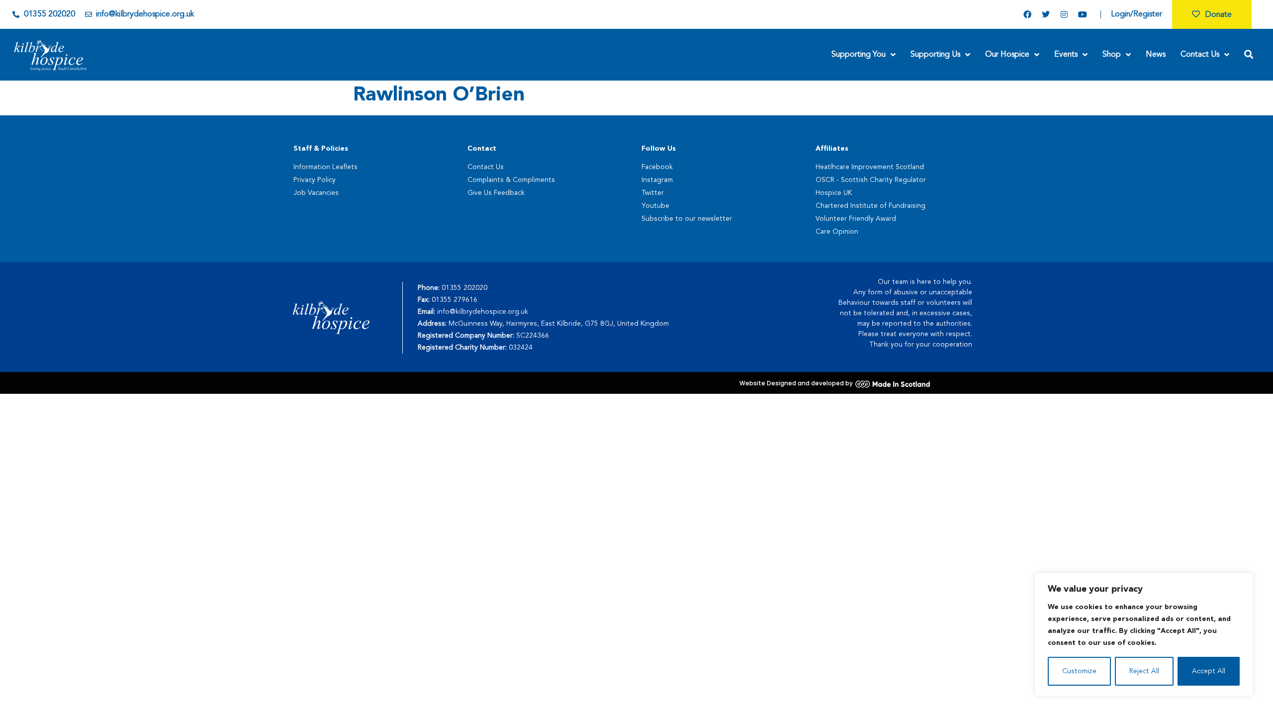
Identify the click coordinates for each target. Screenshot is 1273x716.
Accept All (1208, 671)
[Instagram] (1064, 14)
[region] (1143, 634)
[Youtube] (1083, 14)
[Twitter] (1046, 14)
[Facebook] (1027, 14)
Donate (1218, 15)
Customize (1079, 671)
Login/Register (1136, 14)
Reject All (1144, 671)
